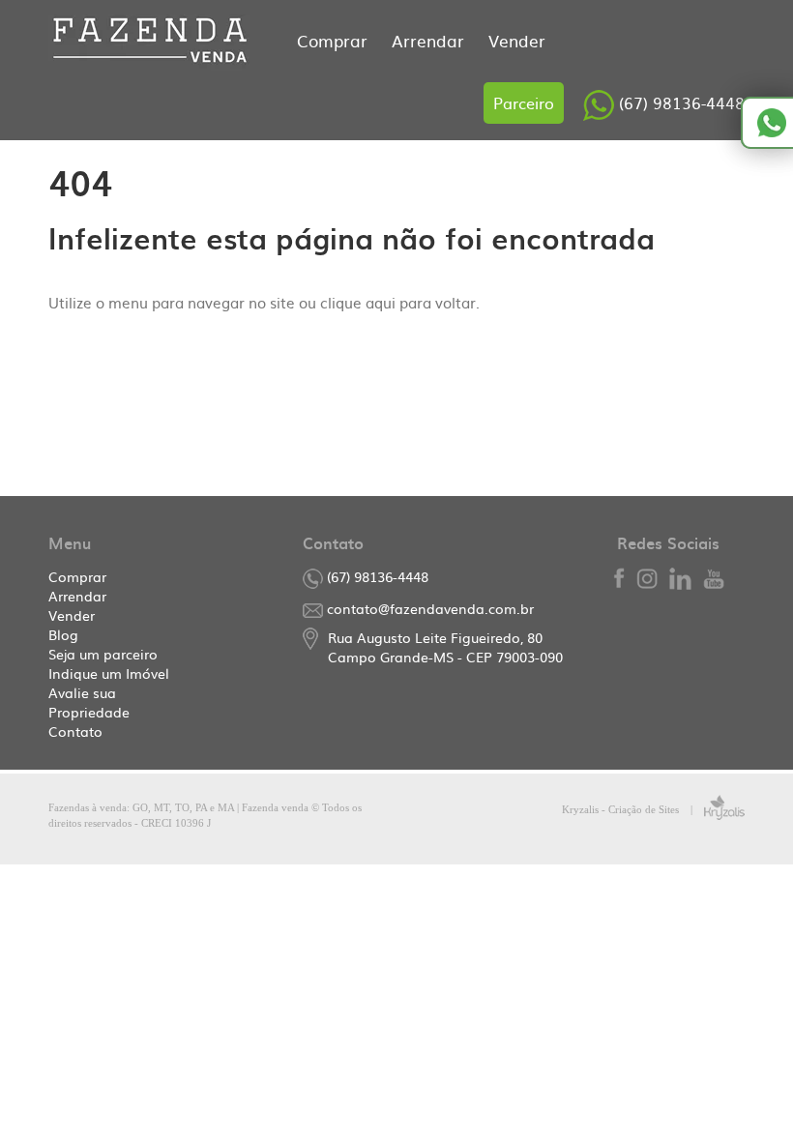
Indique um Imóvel (108, 673)
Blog (63, 634)
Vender (516, 40)
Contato (75, 731)
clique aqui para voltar (398, 302)
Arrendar (430, 40)
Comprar (334, 40)
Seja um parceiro (103, 653)
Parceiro (523, 102)
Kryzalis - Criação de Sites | (633, 809)
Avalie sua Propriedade (89, 702)
